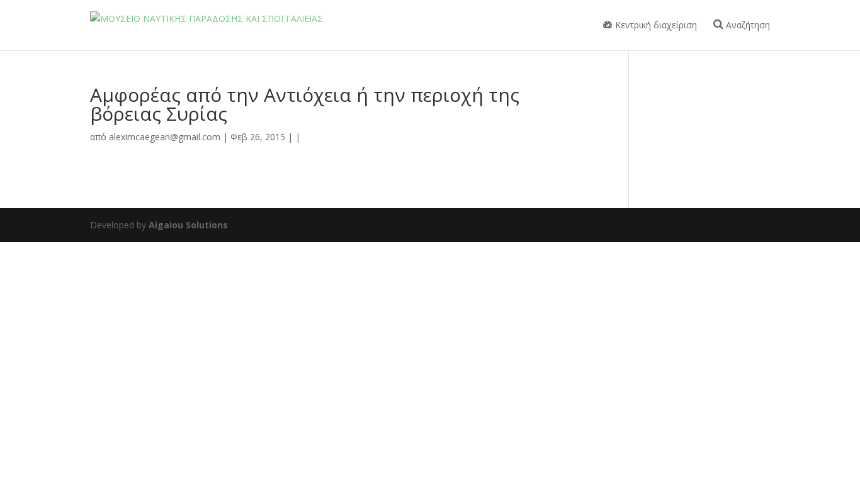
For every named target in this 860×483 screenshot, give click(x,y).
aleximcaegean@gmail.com (164, 137)
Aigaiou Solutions (188, 225)
